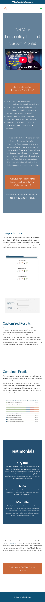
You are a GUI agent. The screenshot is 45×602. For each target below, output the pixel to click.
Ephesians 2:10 (14, 543)
